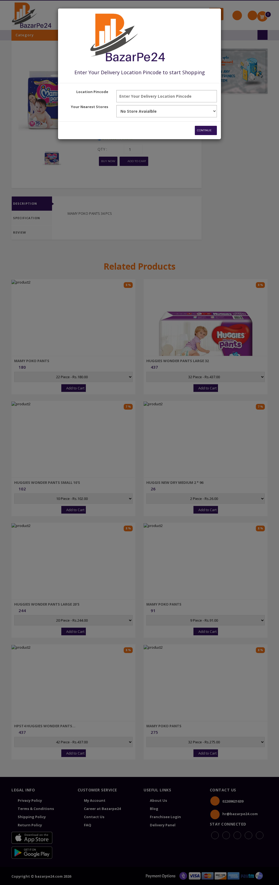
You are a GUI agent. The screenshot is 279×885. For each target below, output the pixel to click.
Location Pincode (92, 91)
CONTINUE (205, 130)
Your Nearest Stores (89, 106)
